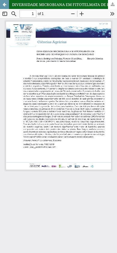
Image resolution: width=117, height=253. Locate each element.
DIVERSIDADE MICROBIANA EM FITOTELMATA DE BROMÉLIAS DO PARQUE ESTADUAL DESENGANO (64, 4)
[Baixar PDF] (112, 4)
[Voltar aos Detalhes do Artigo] (4, 4)
